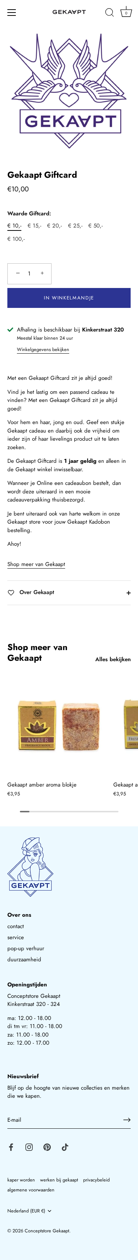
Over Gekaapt (36, 592)
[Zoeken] (110, 14)
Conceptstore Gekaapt (47, 1230)
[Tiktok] (65, 1146)
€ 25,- (75, 225)
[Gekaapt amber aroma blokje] (58, 725)
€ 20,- (54, 225)
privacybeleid (96, 1179)
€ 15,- (34, 225)
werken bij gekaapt (59, 1179)
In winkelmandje (69, 297)
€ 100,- (16, 239)
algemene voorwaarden (30, 1189)
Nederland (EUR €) (26, 1211)
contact (15, 926)
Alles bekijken (113, 659)
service (15, 937)
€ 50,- (95, 225)
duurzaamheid (24, 959)
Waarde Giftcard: (29, 213)
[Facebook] (11, 1146)
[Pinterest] (47, 1146)
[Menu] (12, 12)
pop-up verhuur (25, 948)
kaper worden (21, 1179)
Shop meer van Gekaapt (36, 564)
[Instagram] (29, 1146)
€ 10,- (14, 225)
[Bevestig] (127, 1120)
